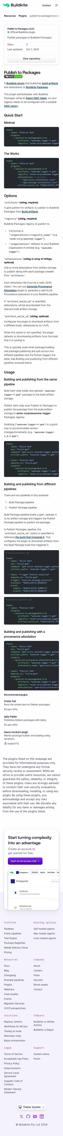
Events (7, 998)
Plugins (23, 15)
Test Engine (10, 938)
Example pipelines (14, 979)
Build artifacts (30, 211)
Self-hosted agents (44, 928)
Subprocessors (12, 1068)
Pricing (8, 952)
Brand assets (41, 984)
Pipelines (9, 928)
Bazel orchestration (14, 1040)
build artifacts (50, 83)
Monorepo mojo (12, 1035)
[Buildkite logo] (15, 5)
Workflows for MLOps (16, 1026)
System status (41, 1054)
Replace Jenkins (13, 1021)
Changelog (10, 975)
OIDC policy (11, 106)
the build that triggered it (29, 537)
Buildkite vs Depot (44, 1029)
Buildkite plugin (15, 83)
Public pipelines (12, 933)
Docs (7, 965)
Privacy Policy (11, 1063)
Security (38, 979)
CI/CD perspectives (15, 1008)
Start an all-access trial (23, 861)
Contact (46, 5)
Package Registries (14, 942)
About (37, 965)
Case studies (11, 994)
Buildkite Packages (37, 87)
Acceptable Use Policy (16, 1058)
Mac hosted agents (44, 933)
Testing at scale (12, 1031)
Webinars (9, 989)
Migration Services (14, 1003)
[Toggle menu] (57, 5)
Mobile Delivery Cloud (16, 947)
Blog (6, 970)
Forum (37, 1058)
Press (37, 975)
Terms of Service (13, 1054)
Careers (38, 970)
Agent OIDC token (36, 98)
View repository (31, 58)
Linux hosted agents (45, 938)
